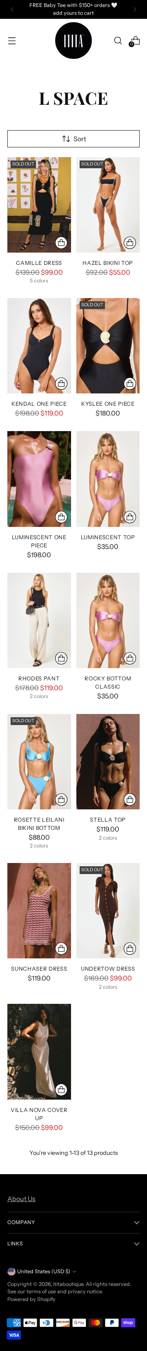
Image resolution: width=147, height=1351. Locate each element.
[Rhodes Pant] (39, 620)
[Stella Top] (108, 761)
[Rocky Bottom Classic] (108, 620)
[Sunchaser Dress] (39, 910)
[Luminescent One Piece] (39, 478)
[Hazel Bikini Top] (108, 205)
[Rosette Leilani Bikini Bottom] (39, 761)
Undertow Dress (108, 968)
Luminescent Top (108, 537)
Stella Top (108, 819)
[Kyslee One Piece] (108, 345)
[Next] (135, 9)
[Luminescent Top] (108, 478)
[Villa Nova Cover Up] (39, 1051)
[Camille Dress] (39, 205)
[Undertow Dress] (108, 910)
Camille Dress (39, 263)
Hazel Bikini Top (107, 263)
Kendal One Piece (39, 403)
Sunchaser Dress (39, 968)
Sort (80, 139)
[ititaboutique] (73, 40)
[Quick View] (61, 243)
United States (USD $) (43, 1271)
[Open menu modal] (11, 40)
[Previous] (12, 9)
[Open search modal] (117, 40)
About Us (21, 1199)
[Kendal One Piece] (39, 345)
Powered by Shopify (31, 1299)
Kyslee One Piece (108, 403)
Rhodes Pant (39, 678)
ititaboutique (68, 1284)
